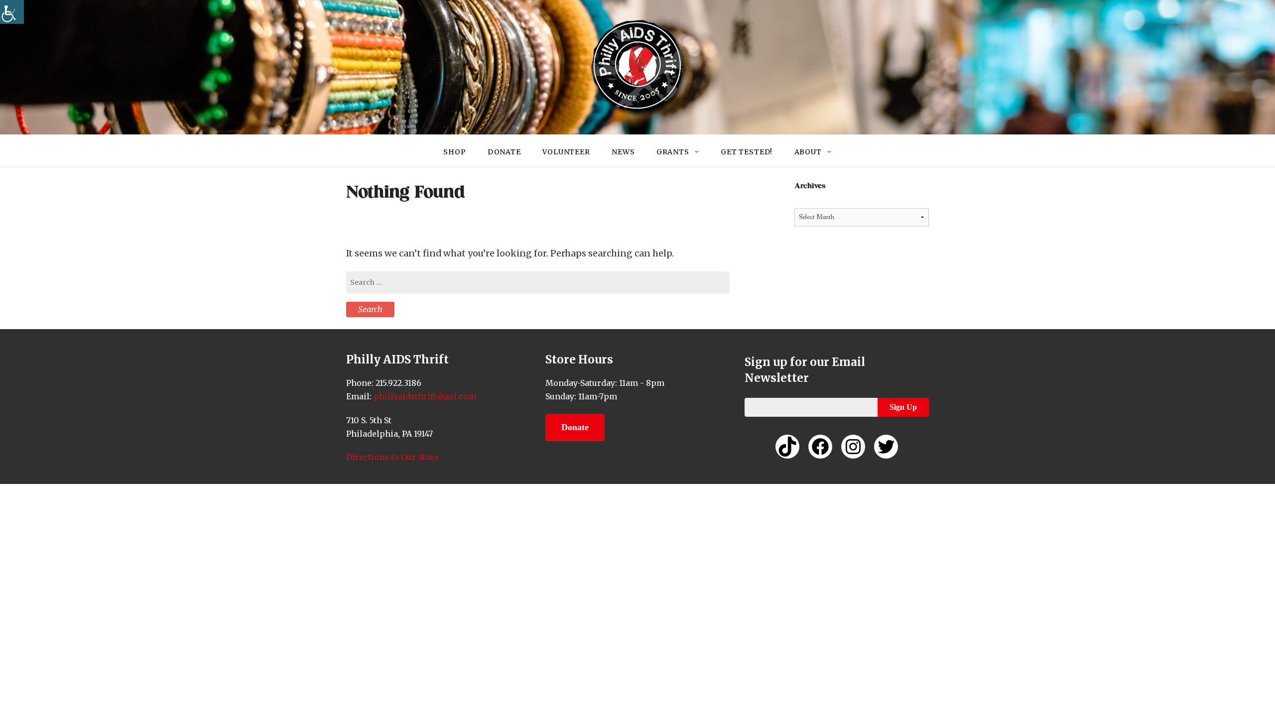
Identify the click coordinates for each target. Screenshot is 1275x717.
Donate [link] (504, 151)
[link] (12, 12)
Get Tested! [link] (746, 151)
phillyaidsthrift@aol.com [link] (424, 396)
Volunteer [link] (566, 151)
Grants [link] (672, 151)
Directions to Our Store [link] (392, 457)
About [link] (808, 151)
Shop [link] (454, 151)
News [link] (623, 151)
